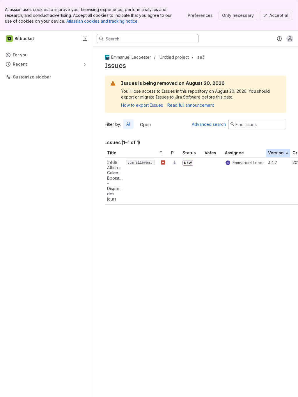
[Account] (290, 38)
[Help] (279, 38)
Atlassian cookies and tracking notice (102, 21)
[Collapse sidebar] (85, 38)
